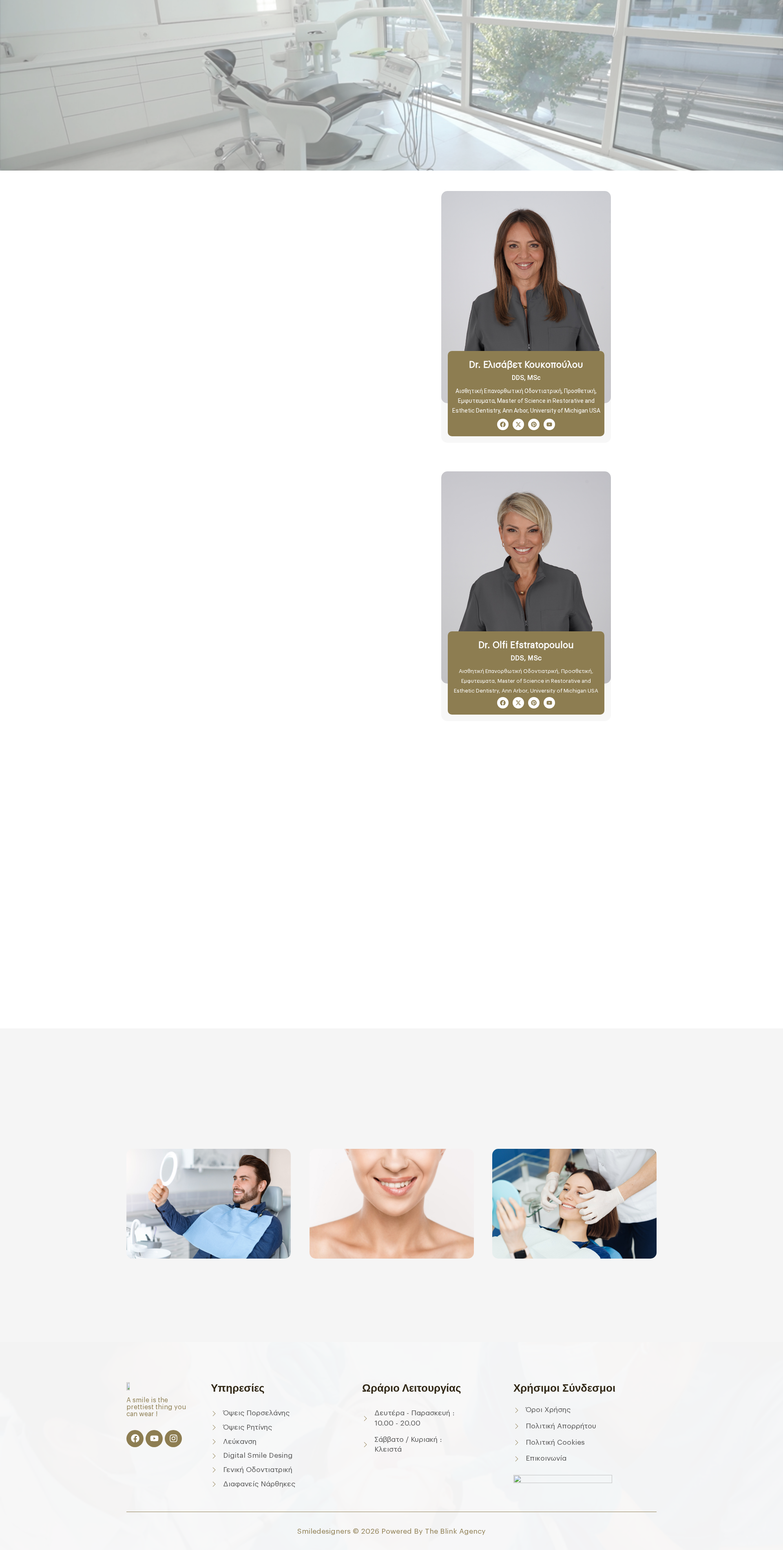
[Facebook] (135, 1438)
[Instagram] (173, 1438)
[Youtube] (154, 1438)
